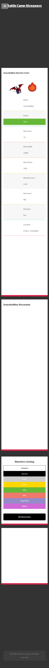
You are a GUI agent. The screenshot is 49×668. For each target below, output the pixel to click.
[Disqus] (24, 340)
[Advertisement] (24, 35)
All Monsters (24, 516)
